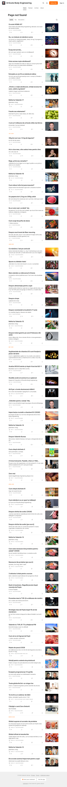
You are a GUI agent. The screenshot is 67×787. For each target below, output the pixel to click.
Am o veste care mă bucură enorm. (18, 600)
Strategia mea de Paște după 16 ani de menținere (23, 611)
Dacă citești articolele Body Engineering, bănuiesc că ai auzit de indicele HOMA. (25, 27)
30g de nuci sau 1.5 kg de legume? (21, 138)
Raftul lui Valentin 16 (16, 174)
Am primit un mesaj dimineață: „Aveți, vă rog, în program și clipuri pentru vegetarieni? (25, 40)
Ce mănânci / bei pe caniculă (19, 249)
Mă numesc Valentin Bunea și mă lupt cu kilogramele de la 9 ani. (26, 439)
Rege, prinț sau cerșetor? (18, 161)
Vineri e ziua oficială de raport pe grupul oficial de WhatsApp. (26, 403)
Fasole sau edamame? (17, 111)
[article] (33, 28)
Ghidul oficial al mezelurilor (19, 734)
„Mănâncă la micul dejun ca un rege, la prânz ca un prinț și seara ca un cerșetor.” (25, 164)
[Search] (43, 3)
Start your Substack (29, 779)
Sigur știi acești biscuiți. (15, 491)
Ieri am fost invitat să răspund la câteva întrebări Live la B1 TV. (25, 615)
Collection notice (44, 775)
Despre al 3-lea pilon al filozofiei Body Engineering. (23, 380)
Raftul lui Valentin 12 (16, 747)
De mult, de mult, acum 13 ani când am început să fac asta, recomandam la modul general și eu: (25, 235)
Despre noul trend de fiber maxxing (22, 232)
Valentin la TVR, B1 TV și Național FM (22, 625)
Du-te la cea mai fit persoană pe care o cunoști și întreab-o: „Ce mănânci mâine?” (25, 77)
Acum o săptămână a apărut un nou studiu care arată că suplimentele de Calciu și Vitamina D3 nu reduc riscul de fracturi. (24, 356)
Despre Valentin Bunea (17, 437)
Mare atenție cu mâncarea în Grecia (22, 273)
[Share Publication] (47, 3)
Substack (25, 783)
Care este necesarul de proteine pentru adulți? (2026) (23, 550)
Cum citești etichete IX (17, 489)
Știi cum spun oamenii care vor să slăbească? (21, 52)
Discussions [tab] (21, 19)
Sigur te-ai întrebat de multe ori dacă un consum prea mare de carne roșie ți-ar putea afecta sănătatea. (25, 64)
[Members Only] (13, 102)
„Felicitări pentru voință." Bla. (19, 401)
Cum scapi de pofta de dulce (19, 221)
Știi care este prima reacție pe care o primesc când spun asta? (26, 199)
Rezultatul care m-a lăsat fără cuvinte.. (19, 368)
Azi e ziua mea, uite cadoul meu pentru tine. (25, 149)
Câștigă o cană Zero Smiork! (19, 706)
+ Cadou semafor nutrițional (17, 638)
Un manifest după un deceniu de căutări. (20, 312)
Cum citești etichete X (17, 449)
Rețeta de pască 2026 (17, 648)
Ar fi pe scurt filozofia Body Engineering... (20, 502)
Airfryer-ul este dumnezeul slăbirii (21, 389)
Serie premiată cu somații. (16, 451)
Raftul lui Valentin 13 (16, 537)
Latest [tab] (11, 19)
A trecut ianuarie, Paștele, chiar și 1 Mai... (24, 461)
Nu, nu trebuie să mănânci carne (21, 37)
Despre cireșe (14, 298)
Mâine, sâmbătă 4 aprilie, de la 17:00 (19, 697)
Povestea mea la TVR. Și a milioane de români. (26, 598)
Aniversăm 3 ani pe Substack (17, 125)
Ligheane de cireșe (14, 301)
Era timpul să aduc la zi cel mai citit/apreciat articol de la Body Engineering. (24, 415)
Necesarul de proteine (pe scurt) (21, 562)
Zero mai (12, 474)
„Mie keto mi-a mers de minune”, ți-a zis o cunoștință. (24, 264)
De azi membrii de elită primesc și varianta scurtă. (23, 553)
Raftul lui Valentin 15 (16, 321)
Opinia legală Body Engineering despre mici (21, 476)
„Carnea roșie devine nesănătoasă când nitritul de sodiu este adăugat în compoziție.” (25, 514)
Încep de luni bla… (15, 50)
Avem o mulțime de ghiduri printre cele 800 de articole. (24, 685)
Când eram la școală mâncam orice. (19, 761)
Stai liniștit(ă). (12, 708)
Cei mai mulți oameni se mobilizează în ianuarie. (22, 674)
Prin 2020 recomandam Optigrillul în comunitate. (23, 391)
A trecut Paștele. (13, 589)
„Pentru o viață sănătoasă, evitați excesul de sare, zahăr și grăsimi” (25, 88)
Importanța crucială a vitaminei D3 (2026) (24, 412)
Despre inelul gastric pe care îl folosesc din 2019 (25, 334)
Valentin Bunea (17, 30)
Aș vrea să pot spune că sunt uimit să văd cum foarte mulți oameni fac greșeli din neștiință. (25, 724)
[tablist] (17, 19)
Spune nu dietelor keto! (17, 262)
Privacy (33, 775)
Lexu (26, 653)
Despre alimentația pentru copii (20, 286)
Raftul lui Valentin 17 (16, 100)
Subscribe (53, 3)
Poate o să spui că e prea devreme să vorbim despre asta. (25, 663)
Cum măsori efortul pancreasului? (21, 185)
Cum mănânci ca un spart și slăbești (22, 500)
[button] (24, 8)
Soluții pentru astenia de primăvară (22, 660)
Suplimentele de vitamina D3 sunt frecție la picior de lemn (25, 353)
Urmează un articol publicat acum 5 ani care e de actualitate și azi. (25, 276)
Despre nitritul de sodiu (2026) (20, 512)
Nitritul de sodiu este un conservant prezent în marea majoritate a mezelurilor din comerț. (24, 527)
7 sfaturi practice (13, 223)
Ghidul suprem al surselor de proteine (23, 721)
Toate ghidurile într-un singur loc (21, 683)
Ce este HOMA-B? (15, 24)
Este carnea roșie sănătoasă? (20, 61)
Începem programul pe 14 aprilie (21, 672)
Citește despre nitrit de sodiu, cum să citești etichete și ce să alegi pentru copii (25, 737)
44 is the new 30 (13, 152)
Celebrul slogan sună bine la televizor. (19, 91)
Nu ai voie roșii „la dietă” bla (19, 208)
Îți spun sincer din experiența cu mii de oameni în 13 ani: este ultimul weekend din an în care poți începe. (26, 464)
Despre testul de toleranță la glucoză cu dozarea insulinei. (25, 187)
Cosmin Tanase (29, 699)
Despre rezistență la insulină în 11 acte (23, 310)
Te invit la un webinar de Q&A (19, 695)
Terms (37, 775)
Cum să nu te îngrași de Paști (19, 636)
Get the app (41, 779)
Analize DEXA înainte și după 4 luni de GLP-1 (25, 366)
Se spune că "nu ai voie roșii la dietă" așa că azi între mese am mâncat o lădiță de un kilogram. (26, 211)
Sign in (62, 3)
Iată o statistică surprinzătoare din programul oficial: (23, 576)
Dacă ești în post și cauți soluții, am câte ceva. (21, 114)
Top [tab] (16, 19)
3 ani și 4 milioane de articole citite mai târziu (25, 123)
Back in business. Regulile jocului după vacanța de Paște (23, 586)
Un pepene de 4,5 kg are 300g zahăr (22, 197)
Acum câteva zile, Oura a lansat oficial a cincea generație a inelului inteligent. (25, 338)
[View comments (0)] (21, 45)
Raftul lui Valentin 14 (16, 425)
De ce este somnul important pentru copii (24, 759)
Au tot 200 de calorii (14, 140)
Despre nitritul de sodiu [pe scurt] (21, 524)
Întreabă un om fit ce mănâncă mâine (22, 74)
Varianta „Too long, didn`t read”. (17, 564)
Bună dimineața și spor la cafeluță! (18, 627)
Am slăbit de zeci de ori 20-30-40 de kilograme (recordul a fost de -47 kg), (25, 650)
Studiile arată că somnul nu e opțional (23, 378)
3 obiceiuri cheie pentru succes (20, 573)
